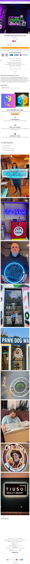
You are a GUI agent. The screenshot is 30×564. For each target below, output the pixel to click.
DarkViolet (13, 41)
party (22, 79)
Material (15, 73)
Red (15, 41)
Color (15, 39)
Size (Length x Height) (15, 43)
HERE (27, 137)
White (17, 41)
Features (15, 71)
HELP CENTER (14, 557)
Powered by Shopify (15, 563)
